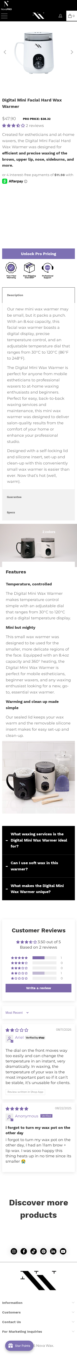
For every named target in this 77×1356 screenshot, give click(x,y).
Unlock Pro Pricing (38, 253)
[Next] (71, 52)
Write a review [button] (38, 988)
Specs (11, 512)
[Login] (60, 16)
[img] (17, 1030)
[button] (13, 125)
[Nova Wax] (38, 15)
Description (15, 295)
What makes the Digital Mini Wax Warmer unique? (37, 888)
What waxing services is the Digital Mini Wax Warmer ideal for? (39, 840)
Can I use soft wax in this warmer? (34, 866)
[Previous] (5, 52)
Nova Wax (44, 1346)
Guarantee (14, 497)
